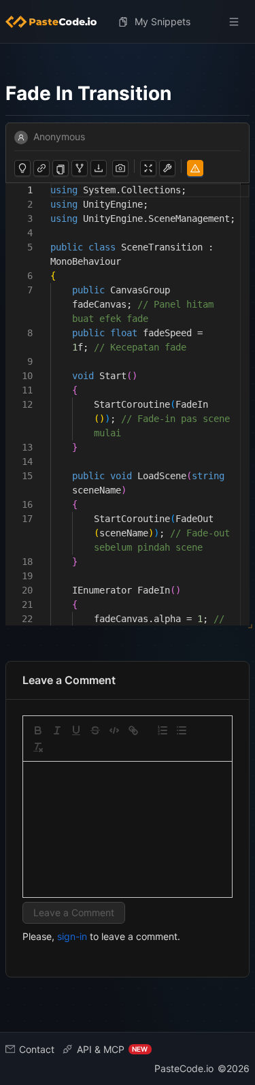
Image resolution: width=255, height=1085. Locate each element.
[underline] (76, 730)
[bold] (38, 730)
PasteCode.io (184, 1068)
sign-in (72, 936)
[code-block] (114, 730)
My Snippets (162, 21)
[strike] (95, 730)
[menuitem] (56, 22)
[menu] (127, 22)
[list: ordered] (162, 730)
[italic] (57, 730)
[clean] (38, 747)
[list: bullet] (181, 730)
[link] (133, 730)
